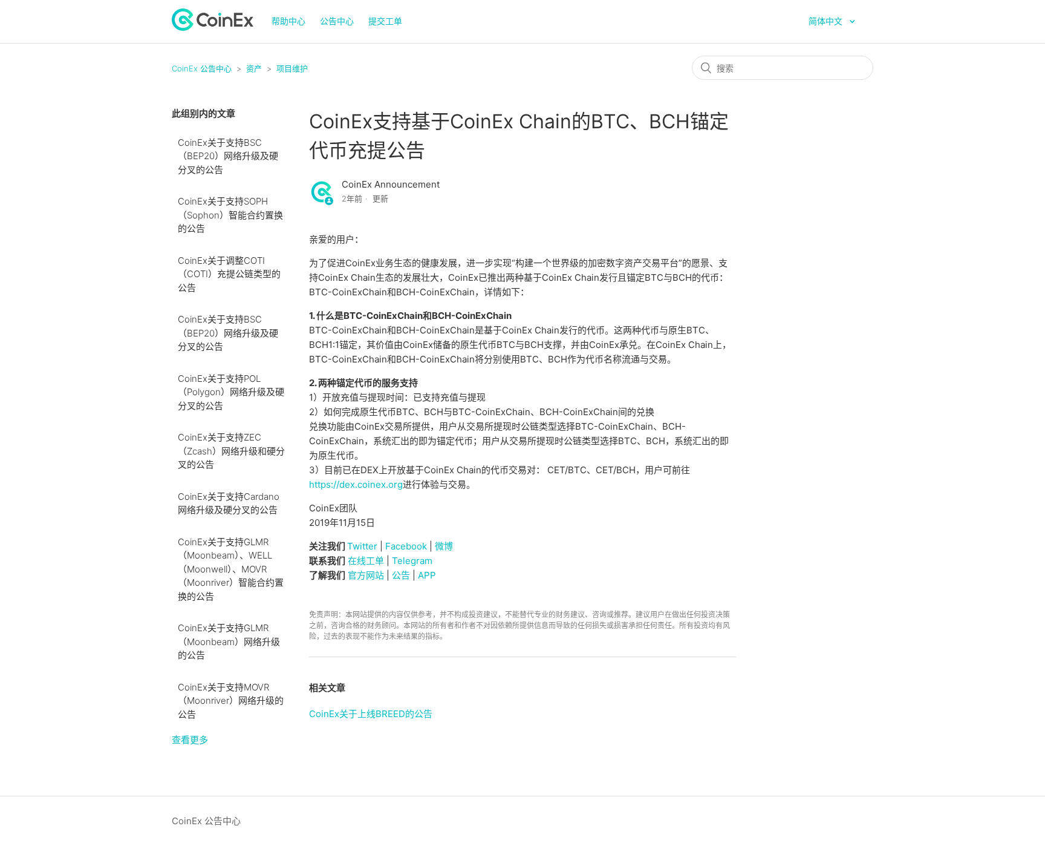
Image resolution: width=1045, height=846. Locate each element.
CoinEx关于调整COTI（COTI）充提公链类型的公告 (229, 274)
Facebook (406, 546)
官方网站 (366, 575)
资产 (254, 68)
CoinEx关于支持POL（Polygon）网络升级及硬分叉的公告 (231, 392)
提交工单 (385, 21)
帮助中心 (288, 21)
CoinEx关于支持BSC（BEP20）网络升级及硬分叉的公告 (228, 156)
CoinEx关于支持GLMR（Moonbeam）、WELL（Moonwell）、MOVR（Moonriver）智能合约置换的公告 (231, 569)
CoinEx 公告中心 (202, 68)
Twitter (362, 546)
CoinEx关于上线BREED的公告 (370, 714)
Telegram (412, 560)
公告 (401, 575)
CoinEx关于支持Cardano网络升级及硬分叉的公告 (228, 503)
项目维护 (292, 68)
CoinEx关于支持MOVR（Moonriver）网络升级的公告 (231, 700)
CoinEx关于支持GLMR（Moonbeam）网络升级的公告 (229, 641)
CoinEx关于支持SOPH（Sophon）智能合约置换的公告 (230, 214)
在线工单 (366, 560)
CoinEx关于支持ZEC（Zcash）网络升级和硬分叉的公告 (231, 450)
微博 (444, 546)
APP (427, 575)
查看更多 (190, 740)
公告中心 (337, 21)
